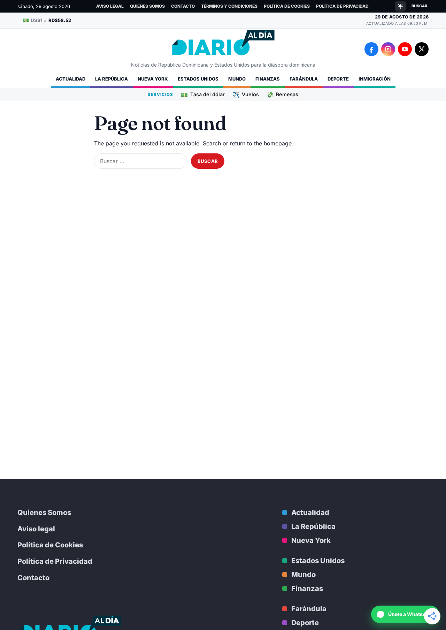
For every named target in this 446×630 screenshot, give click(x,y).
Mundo (237, 79)
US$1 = (47, 20)
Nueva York (153, 79)
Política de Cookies (287, 6)
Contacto (183, 6)
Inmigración (375, 79)
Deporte (338, 79)
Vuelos (245, 94)
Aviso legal (110, 6)
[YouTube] (405, 49)
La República (111, 79)
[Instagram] (388, 49)
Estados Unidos (198, 79)
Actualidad (70, 79)
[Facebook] (371, 49)
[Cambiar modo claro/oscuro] (400, 6)
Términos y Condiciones (229, 6)
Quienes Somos (147, 6)
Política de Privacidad (342, 6)
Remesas (282, 94)
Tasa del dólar (203, 94)
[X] (422, 49)
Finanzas (267, 79)
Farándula (304, 79)
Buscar (419, 5)
